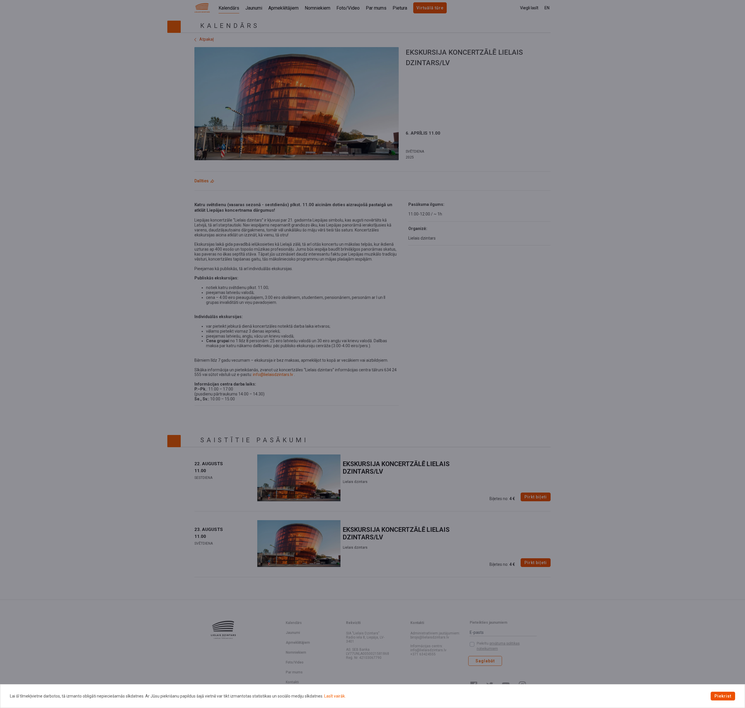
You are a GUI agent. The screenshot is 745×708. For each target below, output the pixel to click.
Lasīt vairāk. (335, 696)
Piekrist (722, 696)
